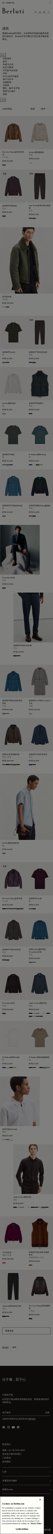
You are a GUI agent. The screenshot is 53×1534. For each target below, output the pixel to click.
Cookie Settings (22, 1529)
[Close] (40, 1499)
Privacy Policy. (36, 1523)
